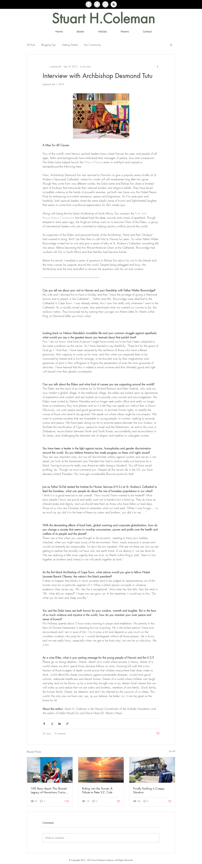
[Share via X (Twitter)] (51, 723)
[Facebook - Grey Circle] (89, 4)
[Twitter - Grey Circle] (97, 4)
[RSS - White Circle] (114, 4)
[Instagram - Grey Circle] (105, 4)
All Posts (31, 44)
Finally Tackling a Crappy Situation (148, 790)
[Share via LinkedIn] (59, 723)
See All (172, 751)
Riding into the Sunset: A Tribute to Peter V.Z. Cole (97, 790)
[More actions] (157, 66)
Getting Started (69, 44)
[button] (171, 44)
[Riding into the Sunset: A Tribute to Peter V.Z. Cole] (101, 770)
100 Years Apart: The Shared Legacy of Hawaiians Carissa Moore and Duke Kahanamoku (49, 790)
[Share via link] (67, 723)
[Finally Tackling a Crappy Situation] (152, 770)
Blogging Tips (48, 44)
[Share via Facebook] (44, 723)
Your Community (92, 44)
